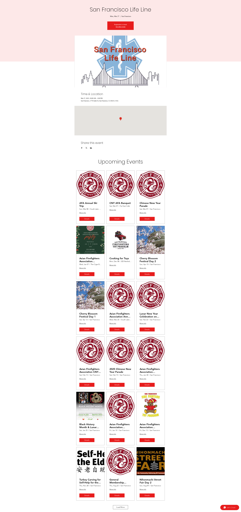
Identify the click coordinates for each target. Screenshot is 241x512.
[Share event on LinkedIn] (91, 148)
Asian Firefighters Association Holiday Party (89, 260)
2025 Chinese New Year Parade (120, 370)
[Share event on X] (86, 148)
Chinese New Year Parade (150, 204)
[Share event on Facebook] (82, 148)
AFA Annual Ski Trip (88, 204)
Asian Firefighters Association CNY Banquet (89, 370)
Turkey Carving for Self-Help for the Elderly (90, 481)
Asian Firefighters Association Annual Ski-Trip (120, 315)
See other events (120, 27)
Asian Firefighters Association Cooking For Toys (150, 426)
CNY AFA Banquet (120, 203)
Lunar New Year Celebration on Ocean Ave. (149, 315)
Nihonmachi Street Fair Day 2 (150, 481)
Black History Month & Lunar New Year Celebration (88, 426)
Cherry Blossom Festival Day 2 (149, 260)
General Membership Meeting (116, 481)
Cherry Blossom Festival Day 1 (88, 315)
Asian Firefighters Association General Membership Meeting (150, 370)
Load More (120, 507)
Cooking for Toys (119, 258)
